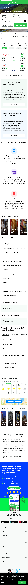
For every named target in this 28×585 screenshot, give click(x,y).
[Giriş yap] (12, 3)
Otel (3, 531)
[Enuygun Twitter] (14, 515)
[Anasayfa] (1, 33)
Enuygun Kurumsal (6, 553)
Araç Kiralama (5, 539)
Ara (22, 55)
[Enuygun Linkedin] (17, 515)
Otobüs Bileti (5, 33)
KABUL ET (22, 582)
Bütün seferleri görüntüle (13, 75)
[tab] (6, 11)
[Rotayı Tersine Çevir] (14, 16)
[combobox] (8, 17)
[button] (14, 401)
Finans (3, 546)
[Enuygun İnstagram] (11, 515)
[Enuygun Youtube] (20, 515)
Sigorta (3, 550)
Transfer (4, 542)
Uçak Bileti (4, 528)
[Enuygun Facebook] (8, 515)
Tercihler (3, 582)
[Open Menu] (15, 3)
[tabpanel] (14, 21)
